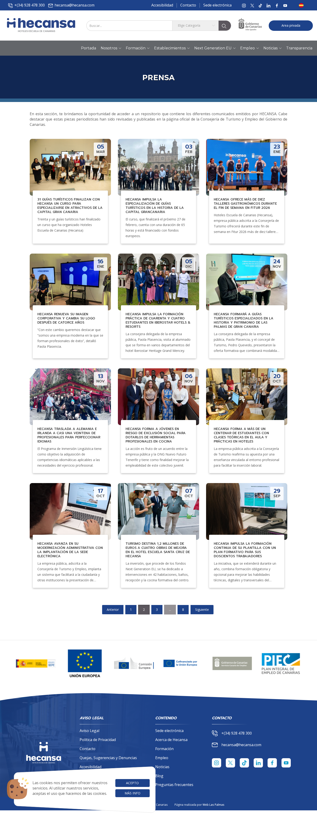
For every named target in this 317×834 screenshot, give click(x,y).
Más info (132, 793)
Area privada (290, 25)
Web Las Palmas (213, 805)
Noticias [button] (270, 48)
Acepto (132, 783)
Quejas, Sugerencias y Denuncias (108, 757)
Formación (164, 748)
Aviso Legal (89, 730)
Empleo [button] (247, 48)
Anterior (113, 609)
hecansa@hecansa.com (74, 5)
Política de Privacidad (98, 739)
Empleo (161, 757)
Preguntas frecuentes (174, 784)
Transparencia (299, 48)
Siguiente (202, 609)
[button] (302, 5)
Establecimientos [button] (170, 48)
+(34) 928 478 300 (29, 5)
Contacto (188, 5)
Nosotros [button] (109, 48)
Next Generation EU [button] (213, 48)
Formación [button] (136, 48)
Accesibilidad (162, 5)
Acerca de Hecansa (171, 739)
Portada (88, 48)
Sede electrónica (217, 5)
